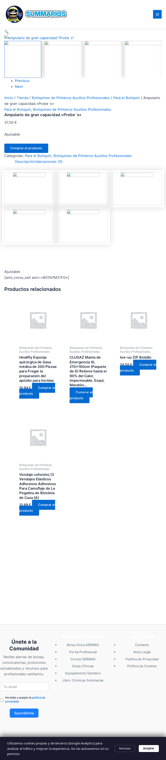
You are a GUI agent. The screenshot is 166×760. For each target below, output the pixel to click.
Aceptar (148, 748)
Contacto (142, 645)
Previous (22, 81)
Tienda (22, 98)
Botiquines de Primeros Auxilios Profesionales (71, 98)
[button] (83, 32)
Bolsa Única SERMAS (83, 645)
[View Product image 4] (143, 59)
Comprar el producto (26, 148)
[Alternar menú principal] (157, 14)
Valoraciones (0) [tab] (48, 161)
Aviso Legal (142, 652)
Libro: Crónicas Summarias (83, 680)
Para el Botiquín (126, 98)
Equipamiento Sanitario (83, 673)
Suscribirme (24, 713)
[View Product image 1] (22, 59)
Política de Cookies (142, 666)
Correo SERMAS (83, 659)
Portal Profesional (83, 652)
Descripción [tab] (25, 161)
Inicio (8, 98)
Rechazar (125, 748)
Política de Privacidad (142, 659)
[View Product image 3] (103, 59)
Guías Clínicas (83, 666)
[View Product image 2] (63, 59)
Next (19, 86)
